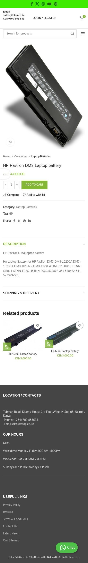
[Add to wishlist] (37, 325)
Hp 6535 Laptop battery (65, 351)
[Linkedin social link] (29, 221)
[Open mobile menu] (83, 34)
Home (7, 156)
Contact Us (10, 526)
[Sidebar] (5, 174)
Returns (8, 512)
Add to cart (34, 184)
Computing (21, 156)
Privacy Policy (11, 505)
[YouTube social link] (49, 4)
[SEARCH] (72, 33)
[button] (7, 347)
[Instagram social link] (43, 4)
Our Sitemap (11, 540)
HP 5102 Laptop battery (23, 354)
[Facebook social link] (31, 4)
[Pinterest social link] (56, 4)
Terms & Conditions (15, 519)
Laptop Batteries (41, 156)
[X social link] (37, 4)
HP (11, 213)
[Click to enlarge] (10, 142)
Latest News (11, 533)
